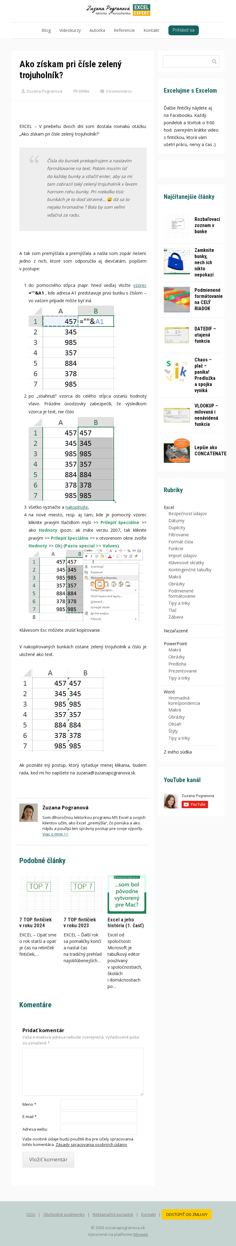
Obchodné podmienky (64, 1214)
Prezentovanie (182, 671)
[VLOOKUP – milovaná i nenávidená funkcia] (177, 415)
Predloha (177, 664)
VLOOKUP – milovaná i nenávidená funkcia (206, 415)
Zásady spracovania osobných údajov (91, 1144)
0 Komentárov (119, 91)
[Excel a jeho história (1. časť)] (127, 894)
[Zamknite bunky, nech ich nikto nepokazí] (177, 261)
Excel (169, 507)
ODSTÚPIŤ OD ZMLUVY (186, 1214)
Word (169, 692)
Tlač (172, 610)
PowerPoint (175, 643)
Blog (46, 30)
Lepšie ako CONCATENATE (210, 451)
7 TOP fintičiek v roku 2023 (80, 922)
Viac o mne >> (55, 834)
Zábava (175, 617)
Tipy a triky (179, 603)
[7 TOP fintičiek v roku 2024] (38, 894)
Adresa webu (34, 1129)
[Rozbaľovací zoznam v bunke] (177, 226)
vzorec (140, 285)
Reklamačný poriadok (113, 1214)
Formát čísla (180, 542)
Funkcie (175, 548)
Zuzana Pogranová (44, 91)
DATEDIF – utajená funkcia (205, 335)
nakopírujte (76, 507)
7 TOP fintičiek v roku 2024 (35, 922)
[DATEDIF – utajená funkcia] (177, 335)
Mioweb (140, 1234)
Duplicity (176, 527)
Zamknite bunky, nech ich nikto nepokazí (204, 262)
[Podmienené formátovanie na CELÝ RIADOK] (177, 300)
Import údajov (182, 555)
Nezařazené (176, 631)
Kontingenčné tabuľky (189, 570)
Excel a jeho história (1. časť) (126, 922)
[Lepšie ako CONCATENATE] (177, 451)
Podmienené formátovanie (181, 593)
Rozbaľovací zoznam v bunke (207, 225)
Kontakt (151, 30)
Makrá (174, 577)
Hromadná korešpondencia (184, 700)
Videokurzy (70, 30)
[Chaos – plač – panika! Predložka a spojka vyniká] (177, 371)
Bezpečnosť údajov (187, 513)
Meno (29, 1104)
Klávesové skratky (186, 562)
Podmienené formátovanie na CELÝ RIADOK (209, 299)
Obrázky (176, 584)
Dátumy (176, 520)
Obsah (174, 724)
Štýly (173, 731)
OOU (30, 1214)
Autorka (97, 30)
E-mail (29, 1116)
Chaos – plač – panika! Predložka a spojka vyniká (205, 375)
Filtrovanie (178, 535)
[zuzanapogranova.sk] (118, 11)
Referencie (124, 30)
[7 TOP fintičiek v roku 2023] (83, 894)
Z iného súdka (178, 752)
